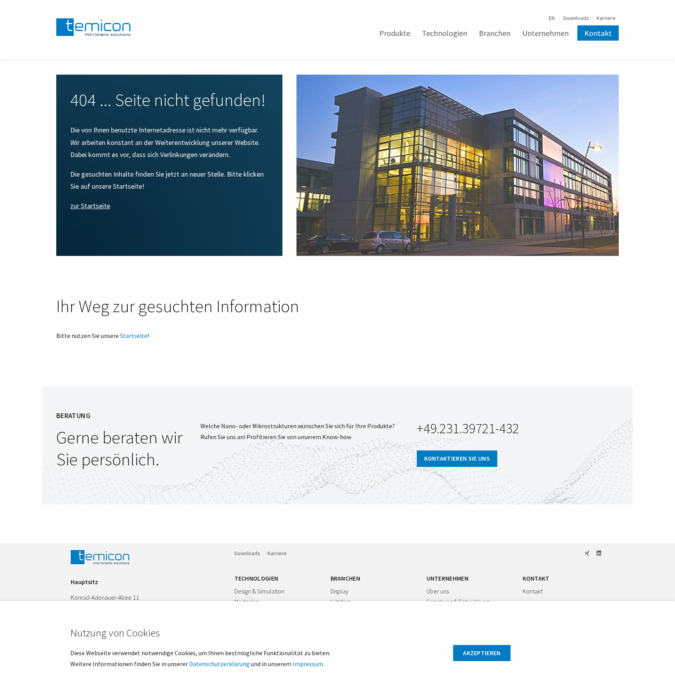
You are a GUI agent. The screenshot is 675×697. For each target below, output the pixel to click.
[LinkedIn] (598, 553)
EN (552, 17)
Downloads (576, 17)
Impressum (308, 664)
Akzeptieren (482, 653)
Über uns (438, 591)
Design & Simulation (259, 591)
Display (339, 591)
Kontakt (598, 33)
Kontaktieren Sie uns (457, 458)
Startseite (133, 336)
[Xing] (587, 553)
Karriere (606, 17)
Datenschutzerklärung (219, 664)
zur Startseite (90, 205)
